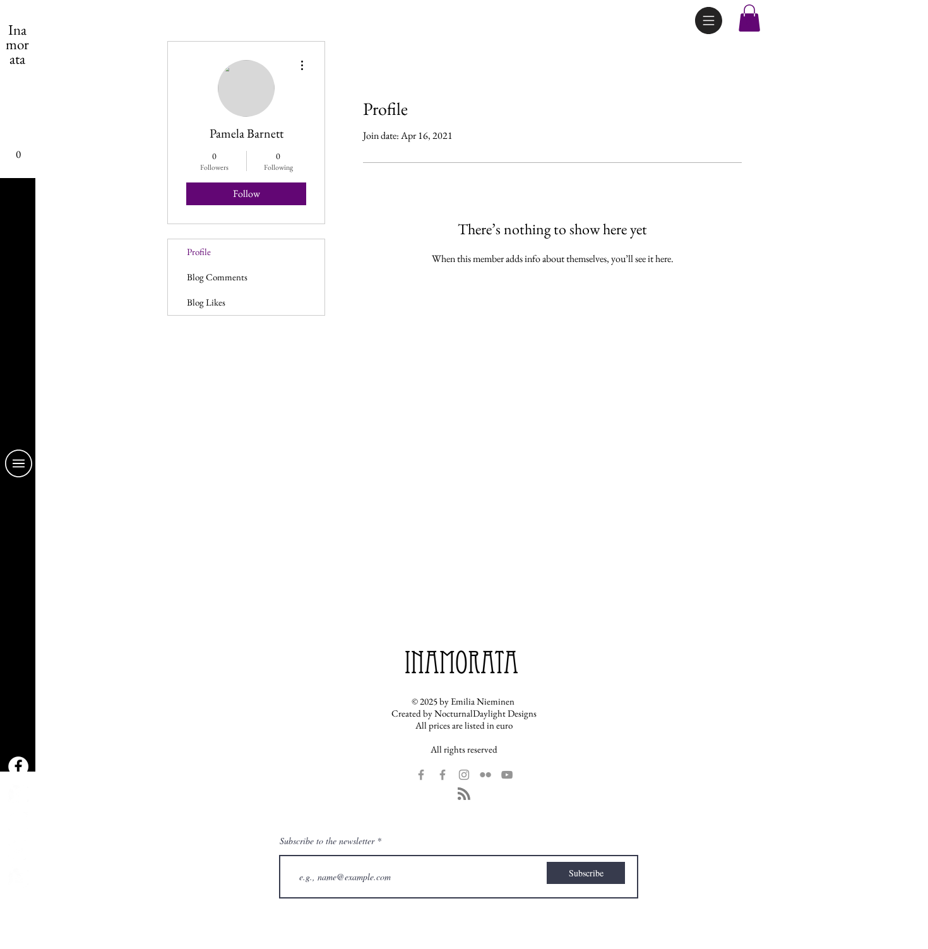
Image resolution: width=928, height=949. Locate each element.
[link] (18, 149)
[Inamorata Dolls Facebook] (18, 794)
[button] (708, 20)
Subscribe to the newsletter (327, 841)
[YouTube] (18, 878)
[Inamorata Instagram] (18, 822)
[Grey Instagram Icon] (464, 775)
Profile (199, 252)
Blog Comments (217, 277)
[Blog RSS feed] (464, 794)
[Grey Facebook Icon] (421, 775)
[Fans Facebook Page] (18, 766)
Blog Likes (206, 302)
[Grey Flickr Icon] (485, 775)
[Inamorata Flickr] (18, 850)
